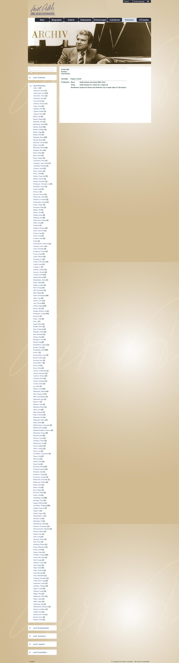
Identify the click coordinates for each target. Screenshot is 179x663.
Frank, (35, 241)
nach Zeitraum (39, 77)
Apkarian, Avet (38, 109)
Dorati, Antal (37, 189)
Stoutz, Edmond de (39, 547)
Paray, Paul (36, 464)
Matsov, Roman (38, 415)
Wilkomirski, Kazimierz (40, 607)
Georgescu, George (39, 251)
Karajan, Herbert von (39, 311)
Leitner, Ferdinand (39, 381)
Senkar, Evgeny (38, 513)
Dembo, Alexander (39, 181)
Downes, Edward (38, 194)
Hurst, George (37, 288)
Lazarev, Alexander (39, 373)
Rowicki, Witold (38, 492)
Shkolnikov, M (38, 521)
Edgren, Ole (37, 210)
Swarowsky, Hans (39, 557)
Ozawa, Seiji (37, 456)
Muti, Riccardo (38, 435)
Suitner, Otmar (37, 552)
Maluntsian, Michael (39, 391)
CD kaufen (144, 20)
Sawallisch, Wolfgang (40, 505)
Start (42, 20)
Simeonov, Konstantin (40, 526)
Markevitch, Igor (38, 399)
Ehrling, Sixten (38, 215)
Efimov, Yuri (37, 212)
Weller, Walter (37, 601)
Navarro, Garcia (38, 438)
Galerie (71, 20)
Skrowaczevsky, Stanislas (41, 529)
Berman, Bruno (38, 140)
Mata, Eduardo (37, 412)
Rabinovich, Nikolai (39, 482)
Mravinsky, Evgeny (39, 433)
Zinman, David (38, 620)
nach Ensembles (40, 652)
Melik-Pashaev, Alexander (41, 425)
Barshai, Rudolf (38, 127)
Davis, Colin (37, 173)
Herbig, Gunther (38, 285)
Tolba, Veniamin (38, 570)
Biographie (57, 20)
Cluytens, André (38, 168)
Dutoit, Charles (38, 205)
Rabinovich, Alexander (40, 480)
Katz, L (35, 321)
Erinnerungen (100, 20)
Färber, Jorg (37, 223)
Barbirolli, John (38, 122)
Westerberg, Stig (38, 604)
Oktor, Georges (38, 448)
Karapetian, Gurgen (39, 314)
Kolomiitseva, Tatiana (40, 345)
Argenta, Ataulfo (38, 111)
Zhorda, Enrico (38, 617)
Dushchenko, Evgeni (39, 202)
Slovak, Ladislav (38, 531)
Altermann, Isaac (38, 98)
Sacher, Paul (37, 495)
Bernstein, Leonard (39, 142)
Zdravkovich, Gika (39, 614)
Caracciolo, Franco (39, 161)
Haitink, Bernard (38, 277)
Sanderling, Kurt (38, 498)
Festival (126, 1)
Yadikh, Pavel (37, 612)
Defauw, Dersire (38, 179)
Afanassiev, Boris (38, 91)
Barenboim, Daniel (39, 124)
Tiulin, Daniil (37, 568)
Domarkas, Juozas (39, 186)
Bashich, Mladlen (38, 129)
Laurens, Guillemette (39, 371)
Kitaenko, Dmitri (38, 332)
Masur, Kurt (37, 410)
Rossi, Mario (37, 490)
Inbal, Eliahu (37, 293)
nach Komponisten (41, 628)
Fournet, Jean (37, 233)
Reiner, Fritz (37, 487)
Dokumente (85, 20)
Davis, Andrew (38, 171)
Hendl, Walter (37, 282)
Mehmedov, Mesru (39, 420)
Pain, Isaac (36, 459)
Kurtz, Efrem (37, 368)
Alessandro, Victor (39, 96)
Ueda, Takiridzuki (38, 576)
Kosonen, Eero (38, 360)
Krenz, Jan (36, 365)
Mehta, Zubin (37, 423)
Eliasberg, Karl (38, 218)
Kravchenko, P (38, 363)
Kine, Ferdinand (38, 329)
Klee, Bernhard (38, 334)
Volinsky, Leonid (38, 591)
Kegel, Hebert (37, 324)
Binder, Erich (37, 145)
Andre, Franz (37, 106)
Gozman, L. (37, 267)
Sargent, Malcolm (38, 503)
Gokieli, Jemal (37, 264)
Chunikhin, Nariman (39, 166)
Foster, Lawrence (38, 231)
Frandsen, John (38, 238)
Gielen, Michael (38, 257)
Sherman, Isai (37, 518)
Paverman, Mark (38, 467)
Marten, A (36, 402)
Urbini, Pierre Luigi (39, 581)
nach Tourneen (39, 636)
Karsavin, (36, 316)
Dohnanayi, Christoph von (41, 184)
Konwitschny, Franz (39, 355)
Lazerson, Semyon (39, 376)
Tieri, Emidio (37, 565)
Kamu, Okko (37, 308)
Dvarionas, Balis (38, 207)
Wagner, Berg (37, 594)
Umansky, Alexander (39, 578)
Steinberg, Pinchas (39, 544)
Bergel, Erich (37, 135)
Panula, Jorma (37, 461)
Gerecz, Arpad (37, 254)
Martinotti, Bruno (38, 407)
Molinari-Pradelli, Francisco (42, 430)
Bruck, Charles (38, 158)
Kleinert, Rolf (37, 337)
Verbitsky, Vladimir (39, 586)
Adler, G (36, 88)
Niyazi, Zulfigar (38, 446)
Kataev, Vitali (37, 319)
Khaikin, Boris (37, 327)
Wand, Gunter (37, 599)
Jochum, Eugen (38, 306)
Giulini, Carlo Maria (39, 262)
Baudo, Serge (37, 132)
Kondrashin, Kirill (39, 350)
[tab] (44, 77)
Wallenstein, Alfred (39, 596)
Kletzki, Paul (37, 342)
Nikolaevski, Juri (38, 443)
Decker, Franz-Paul (39, 176)
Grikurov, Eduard (38, 270)
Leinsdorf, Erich (38, 378)
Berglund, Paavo (38, 137)
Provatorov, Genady (39, 477)
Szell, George (37, 560)
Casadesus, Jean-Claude (40, 163)
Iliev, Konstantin (38, 290)
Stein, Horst (37, 542)
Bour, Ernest (37, 155)
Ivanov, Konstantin (39, 295)
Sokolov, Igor (37, 534)
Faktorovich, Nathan (39, 220)
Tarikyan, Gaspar (38, 563)
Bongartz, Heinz (38, 150)
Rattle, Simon (37, 485)
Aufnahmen (115, 20)
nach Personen (39, 85)
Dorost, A (36, 192)
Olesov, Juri (37, 451)
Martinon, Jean (38, 404)
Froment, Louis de (39, 246)
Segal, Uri (36, 511)
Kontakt (32, 661)
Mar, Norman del (38, 394)
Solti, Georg (37, 537)
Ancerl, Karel (37, 101)
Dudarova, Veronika (39, 199)
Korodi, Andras (38, 358)
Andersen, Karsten (39, 104)
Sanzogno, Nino (38, 500)
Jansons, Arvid (38, 301)
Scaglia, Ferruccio (38, 508)
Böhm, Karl (37, 117)
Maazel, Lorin (37, 389)
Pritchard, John (38, 472)
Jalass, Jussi (37, 298)
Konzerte (129, 20)
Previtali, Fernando (39, 469)
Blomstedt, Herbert (39, 148)
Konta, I (35, 352)
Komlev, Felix (37, 347)
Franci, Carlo (37, 236)
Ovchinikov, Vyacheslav (40, 454)
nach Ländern (39, 644)
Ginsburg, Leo (37, 259)
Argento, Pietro (38, 114)
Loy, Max (36, 386)
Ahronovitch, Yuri (39, 93)
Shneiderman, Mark (39, 524)
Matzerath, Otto (38, 417)
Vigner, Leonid (38, 589)
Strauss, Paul (37, 550)
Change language (138, 1)
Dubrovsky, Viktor (39, 197)
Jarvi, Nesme (37, 303)
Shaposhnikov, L (38, 516)
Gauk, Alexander (38, 249)
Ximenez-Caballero (39, 609)
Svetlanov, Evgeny (39, 555)
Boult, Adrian (37, 153)
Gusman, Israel (38, 275)
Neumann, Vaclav (38, 441)
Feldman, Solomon (39, 228)
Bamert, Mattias (38, 119)
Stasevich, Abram (38, 539)
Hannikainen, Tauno (39, 280)
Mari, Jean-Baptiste (39, 397)
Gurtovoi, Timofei (39, 272)
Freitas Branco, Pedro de (41, 244)
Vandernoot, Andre (39, 583)
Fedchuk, (36, 225)
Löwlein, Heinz (38, 384)
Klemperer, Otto (38, 339)
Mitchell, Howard (38, 428)
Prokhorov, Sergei (39, 474)
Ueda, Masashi (38, 573)
